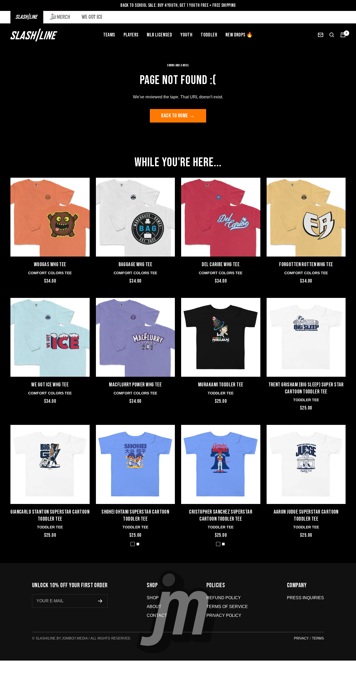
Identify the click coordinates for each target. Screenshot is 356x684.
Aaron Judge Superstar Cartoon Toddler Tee (306, 515)
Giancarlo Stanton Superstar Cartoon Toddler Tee (49, 515)
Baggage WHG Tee (135, 264)
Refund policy (223, 598)
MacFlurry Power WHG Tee (135, 384)
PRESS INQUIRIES (305, 598)
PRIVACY (301, 638)
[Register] (100, 601)
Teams (109, 35)
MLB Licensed (159, 35)
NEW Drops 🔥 (239, 35)
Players (131, 35)
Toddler (209, 35)
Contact (157, 615)
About (154, 606)
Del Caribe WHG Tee (221, 264)
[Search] (331, 35)
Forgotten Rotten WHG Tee (306, 264)
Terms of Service (227, 606)
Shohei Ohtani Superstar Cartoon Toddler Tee (135, 515)
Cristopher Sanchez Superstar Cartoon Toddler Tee (220, 515)
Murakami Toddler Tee (220, 384)
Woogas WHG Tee (50, 264)
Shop (153, 598)
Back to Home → (178, 115)
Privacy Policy (223, 615)
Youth (186, 35)
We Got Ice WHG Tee (50, 384)
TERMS (318, 638)
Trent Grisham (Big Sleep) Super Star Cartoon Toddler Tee (306, 388)
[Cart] (343, 35)
